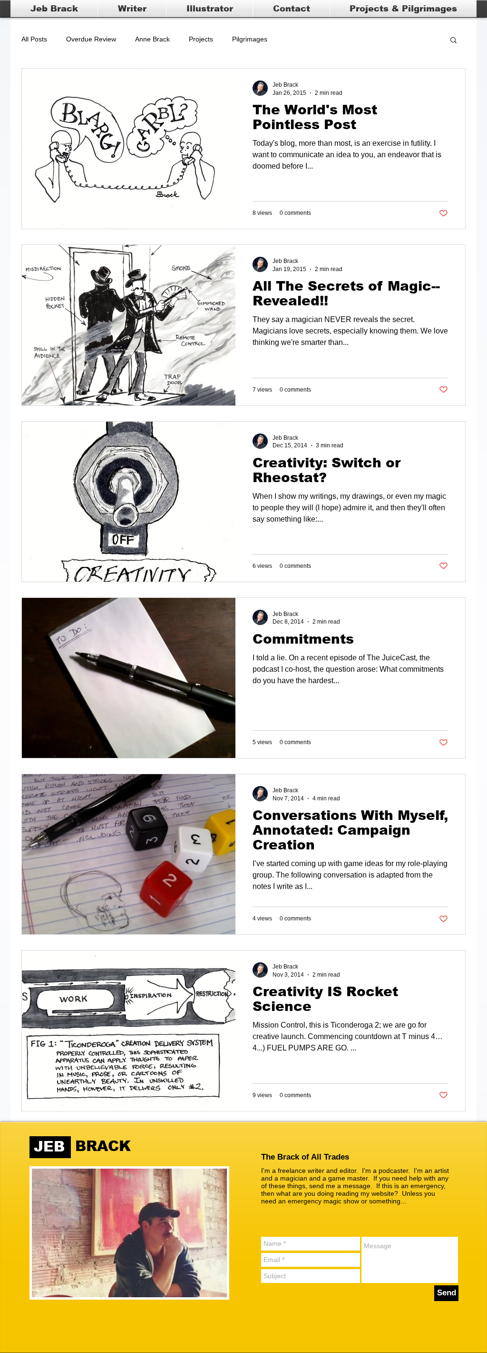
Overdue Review (91, 39)
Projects (201, 39)
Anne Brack (152, 39)
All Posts (34, 39)
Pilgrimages (249, 39)
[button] (453, 41)
